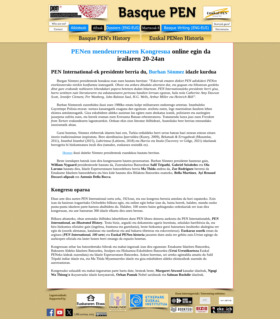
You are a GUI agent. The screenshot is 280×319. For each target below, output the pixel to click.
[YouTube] (59, 312)
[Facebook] (50, 312)
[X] (69, 312)
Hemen (67, 153)
